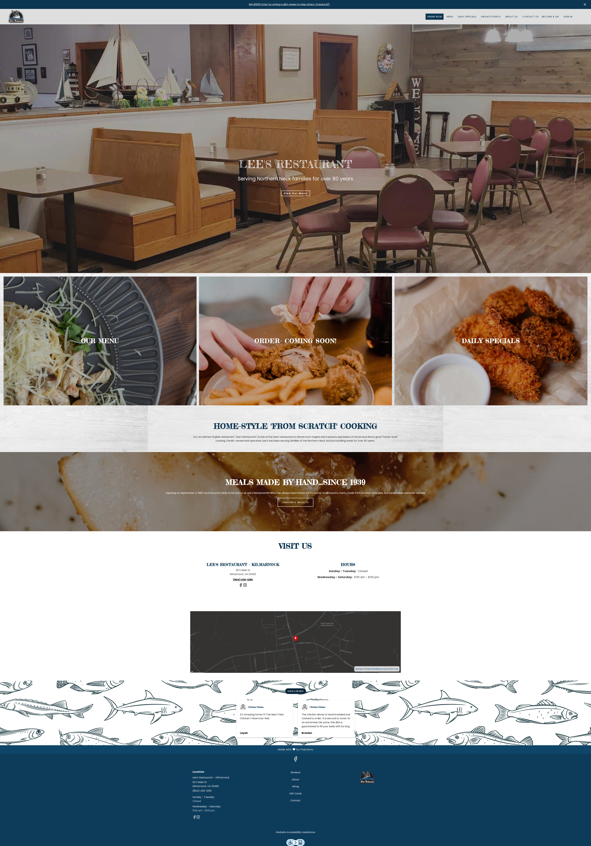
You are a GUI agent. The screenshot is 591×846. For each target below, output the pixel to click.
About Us (511, 16)
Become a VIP (550, 16)
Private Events (491, 16)
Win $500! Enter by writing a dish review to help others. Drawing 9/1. (289, 4)
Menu (450, 16)
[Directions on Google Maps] (295, 642)
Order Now (434, 16)
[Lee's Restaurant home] (16, 17)
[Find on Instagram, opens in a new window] (245, 586)
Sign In (568, 16)
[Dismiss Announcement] (585, 4)
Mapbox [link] (361, 669)
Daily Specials (467, 16)
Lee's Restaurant (367, 777)
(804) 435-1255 (202, 791)
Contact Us (530, 16)
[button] (295, 691)
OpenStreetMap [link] (374, 669)
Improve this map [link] (390, 669)
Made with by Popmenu (157, 749)
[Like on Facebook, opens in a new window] (241, 586)
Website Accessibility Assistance (295, 832)
